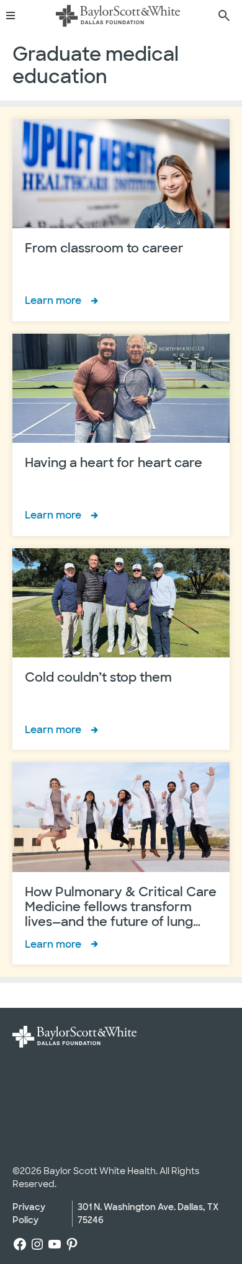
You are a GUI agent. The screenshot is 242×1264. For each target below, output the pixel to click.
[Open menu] (15, 15)
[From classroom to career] (121, 220)
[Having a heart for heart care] (121, 435)
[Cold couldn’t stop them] (121, 649)
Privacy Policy (28, 1213)
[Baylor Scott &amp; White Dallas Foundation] (118, 15)
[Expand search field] (224, 15)
